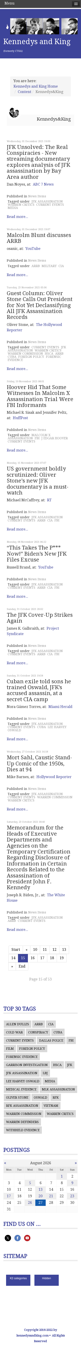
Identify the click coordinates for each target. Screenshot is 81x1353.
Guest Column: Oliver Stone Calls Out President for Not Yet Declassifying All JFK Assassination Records (39, 305)
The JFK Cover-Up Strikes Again (40, 618)
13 (64, 949)
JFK (69, 1065)
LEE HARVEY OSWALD (22, 1081)
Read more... (17, 217)
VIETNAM (51, 1105)
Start (15, 949)
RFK (56, 1097)
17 (42, 958)
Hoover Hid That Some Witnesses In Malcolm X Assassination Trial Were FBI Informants (40, 396)
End (22, 966)
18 (52, 958)
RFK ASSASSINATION (22, 1105)
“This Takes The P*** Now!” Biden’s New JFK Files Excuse (37, 554)
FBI (37, 438)
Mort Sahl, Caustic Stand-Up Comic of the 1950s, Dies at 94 (39, 763)
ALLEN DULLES (17, 1024)
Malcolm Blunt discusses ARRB (39, 238)
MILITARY (49, 266)
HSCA (49, 353)
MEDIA (13, 208)
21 (51, 1196)
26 (30, 1202)
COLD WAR (14, 1032)
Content (24, 92)
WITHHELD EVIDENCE (23, 1130)
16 (33, 958)
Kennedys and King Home (36, 86)
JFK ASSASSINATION (47, 201)
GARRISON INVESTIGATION (27, 1065)
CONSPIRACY (38, 1032)
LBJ (45, 1073)
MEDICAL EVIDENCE (21, 1089)
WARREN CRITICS (21, 204)
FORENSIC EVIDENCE (22, 1057)
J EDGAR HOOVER (54, 438)
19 (62, 958)
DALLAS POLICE (51, 1040)
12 (54, 949)
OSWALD (40, 1097)
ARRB (36, 266)
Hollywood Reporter (54, 777)
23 (72, 1196)
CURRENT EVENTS (50, 204)
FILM (10, 1048)
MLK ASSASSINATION (58, 1089)
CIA (61, 266)
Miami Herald (60, 707)
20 (40, 1196)
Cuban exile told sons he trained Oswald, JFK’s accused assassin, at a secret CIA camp (39, 690)
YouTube (32, 248)
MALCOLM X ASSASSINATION (29, 436)
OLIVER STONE (17, 1097)
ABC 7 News (43, 184)
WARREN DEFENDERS (22, 1122)
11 (45, 949)
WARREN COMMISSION (25, 353)
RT (49, 500)
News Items (37, 196)
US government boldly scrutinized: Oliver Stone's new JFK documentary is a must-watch (37, 481)
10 (35, 949)
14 (13, 958)
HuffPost (20, 418)
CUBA (12, 357)
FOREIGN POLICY (31, 357)
